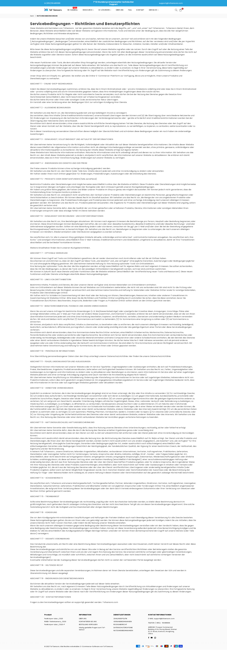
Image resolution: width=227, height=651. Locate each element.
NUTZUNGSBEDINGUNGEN (123, 630)
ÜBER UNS (83, 618)
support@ (79, 602)
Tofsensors (68, 28)
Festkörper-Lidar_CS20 (53, 618)
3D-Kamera (72, 9)
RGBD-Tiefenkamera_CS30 (55, 621)
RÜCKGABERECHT (120, 624)
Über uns (120, 10)
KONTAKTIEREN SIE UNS (88, 621)
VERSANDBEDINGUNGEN (123, 621)
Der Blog (153, 10)
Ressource (88, 10)
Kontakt (140, 10)
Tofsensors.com (110, 602)
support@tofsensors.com (171, 3)
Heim (32, 16)
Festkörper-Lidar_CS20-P (54, 624)
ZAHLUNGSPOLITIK (120, 618)
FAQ (130, 10)
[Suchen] (176, 10)
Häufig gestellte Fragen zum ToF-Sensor (92, 628)
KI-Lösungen (104, 10)
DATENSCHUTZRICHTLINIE (123, 627)
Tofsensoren (158, 28)
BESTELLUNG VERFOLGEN (88, 624)
